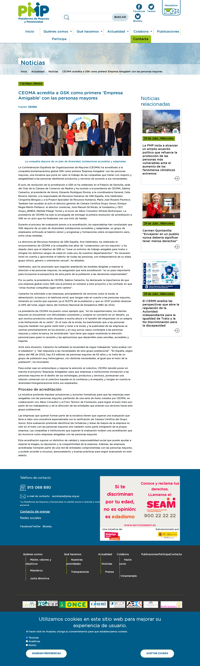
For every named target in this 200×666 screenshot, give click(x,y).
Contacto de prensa (35, 511)
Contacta (140, 39)
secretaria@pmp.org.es (65, 496)
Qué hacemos (88, 31)
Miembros (36, 570)
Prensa (109, 572)
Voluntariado (128, 576)
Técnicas (34, 637)
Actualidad (116, 31)
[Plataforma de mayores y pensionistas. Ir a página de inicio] (33, 12)
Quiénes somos (56, 31)
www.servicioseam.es (140, 525)
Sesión (32, 645)
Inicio (29, 31)
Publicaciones (168, 31)
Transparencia (80, 572)
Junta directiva (39, 578)
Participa (59, 39)
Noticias (53, 71)
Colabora (141, 31)
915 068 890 (39, 487)
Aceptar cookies (157, 653)
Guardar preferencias (46, 653)
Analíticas (34, 641)
